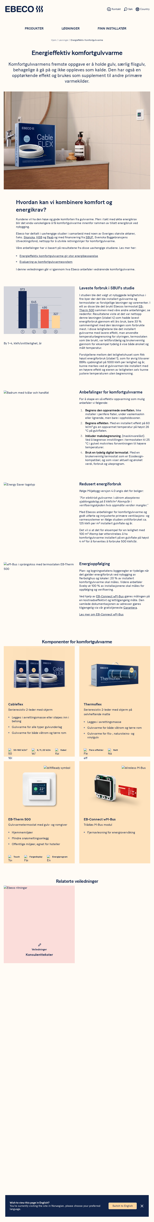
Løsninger (71, 28)
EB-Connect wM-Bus (110, 596)
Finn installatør (112, 28)
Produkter (34, 28)
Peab (50, 237)
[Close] (142, 1206)
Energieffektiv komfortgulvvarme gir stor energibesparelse (59, 256)
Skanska (29, 237)
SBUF (89, 237)
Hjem (53, 40)
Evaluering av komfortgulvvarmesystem (46, 262)
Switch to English (122, 1206)
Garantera (130, 607)
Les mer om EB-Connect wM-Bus (101, 614)
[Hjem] (24, 9)
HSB (39, 237)
